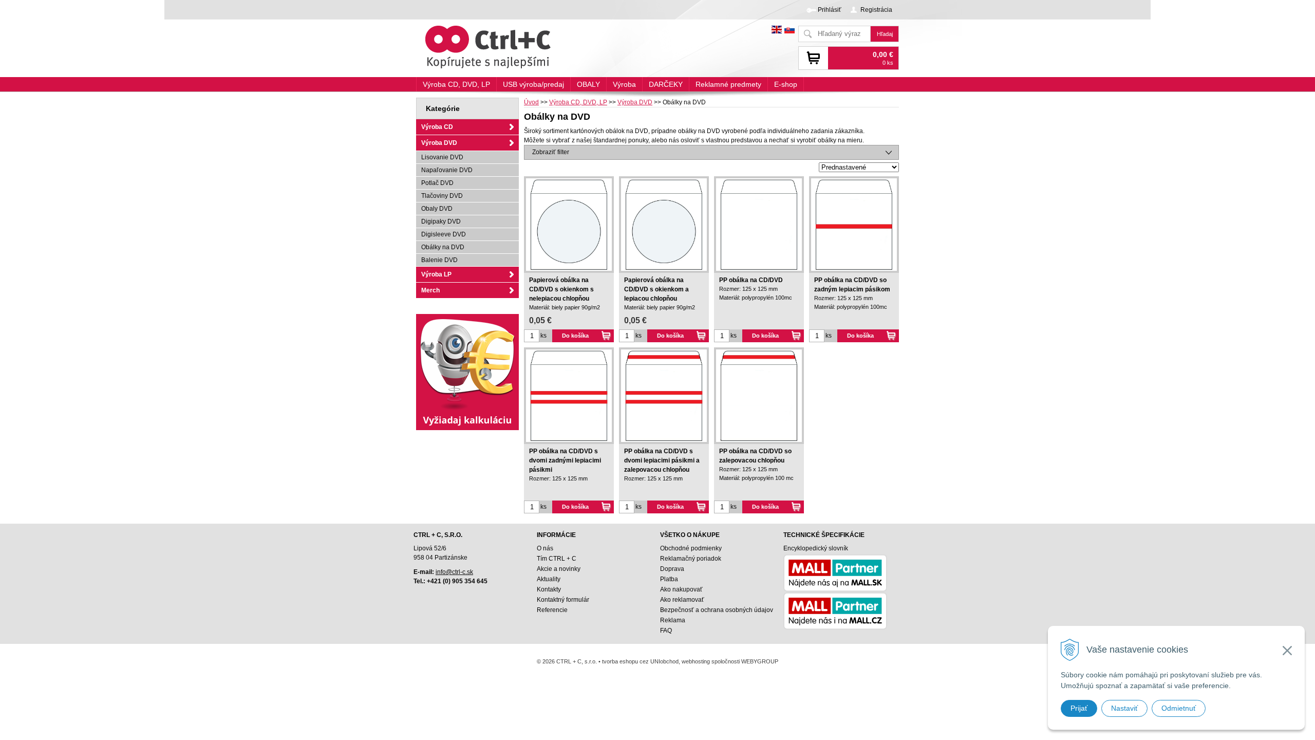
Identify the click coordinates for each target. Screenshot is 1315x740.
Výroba (624, 84)
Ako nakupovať (681, 589)
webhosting (696, 661)
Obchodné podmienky (691, 548)
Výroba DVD (634, 102)
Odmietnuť (1178, 708)
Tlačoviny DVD (442, 195)
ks (543, 335)
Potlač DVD (437, 183)
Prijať (1078, 708)
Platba (669, 579)
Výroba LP (436, 274)
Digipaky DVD (441, 221)
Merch (430, 290)
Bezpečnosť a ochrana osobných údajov (716, 610)
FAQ (666, 630)
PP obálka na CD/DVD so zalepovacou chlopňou (755, 456)
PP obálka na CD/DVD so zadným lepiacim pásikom (852, 284)
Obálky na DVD (442, 247)
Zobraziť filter (550, 152)
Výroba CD (437, 127)
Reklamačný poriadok (690, 558)
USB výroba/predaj (533, 84)
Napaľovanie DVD (447, 170)
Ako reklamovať (682, 599)
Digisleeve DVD (443, 234)
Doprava (672, 568)
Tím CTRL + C (556, 558)
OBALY (588, 84)
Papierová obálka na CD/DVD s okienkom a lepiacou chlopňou (656, 289)
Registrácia (876, 9)
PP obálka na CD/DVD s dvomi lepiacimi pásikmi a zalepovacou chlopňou (662, 460)
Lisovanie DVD (442, 157)
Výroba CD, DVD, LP (578, 102)
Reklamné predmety (728, 84)
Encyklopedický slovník (815, 548)
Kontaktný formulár (563, 599)
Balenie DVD (439, 260)
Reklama (672, 620)
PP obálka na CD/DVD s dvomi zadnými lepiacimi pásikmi (565, 460)
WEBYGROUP (759, 661)
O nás (545, 548)
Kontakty (549, 589)
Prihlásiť (829, 9)
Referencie (552, 610)
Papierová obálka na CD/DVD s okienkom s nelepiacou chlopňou (561, 289)
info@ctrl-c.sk (454, 572)
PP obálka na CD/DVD (751, 280)
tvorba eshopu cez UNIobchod (640, 661)
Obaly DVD (437, 208)
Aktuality (548, 579)
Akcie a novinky (558, 568)
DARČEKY (666, 84)
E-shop (785, 84)
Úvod (531, 102)
